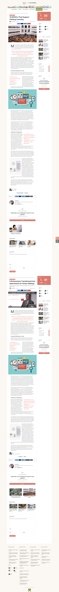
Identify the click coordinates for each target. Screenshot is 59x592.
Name (10, 264)
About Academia (45, 9)
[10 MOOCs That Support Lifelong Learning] (41, 40)
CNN (15, 190)
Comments (48, 36)
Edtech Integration (32, 9)
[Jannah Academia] (29, 3)
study (30, 81)
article (23, 124)
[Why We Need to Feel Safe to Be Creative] (31, 242)
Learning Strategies (14, 9)
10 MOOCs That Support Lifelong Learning (46, 40)
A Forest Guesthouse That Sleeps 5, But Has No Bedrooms (46, 54)
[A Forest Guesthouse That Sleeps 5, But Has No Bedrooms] (41, 54)
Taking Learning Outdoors (30, 181)
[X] (16, 204)
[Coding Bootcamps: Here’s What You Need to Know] (13, 242)
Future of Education (25, 9)
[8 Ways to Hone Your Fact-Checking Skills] (22, 242)
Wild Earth (19, 111)
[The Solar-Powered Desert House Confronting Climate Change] (41, 49)
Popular (39, 36)
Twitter (13, 190)
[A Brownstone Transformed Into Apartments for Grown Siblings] (41, 44)
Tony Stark (12, 21)
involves (27, 62)
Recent (44, 36)
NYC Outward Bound (21, 122)
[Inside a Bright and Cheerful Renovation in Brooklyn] (41, 57)
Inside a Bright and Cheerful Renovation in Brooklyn (46, 58)
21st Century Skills (39, 9)
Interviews (19, 9)
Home (11, 13)
